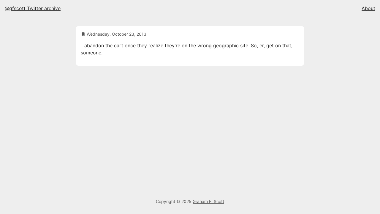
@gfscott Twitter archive (33, 8)
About (368, 8)
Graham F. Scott (208, 201)
